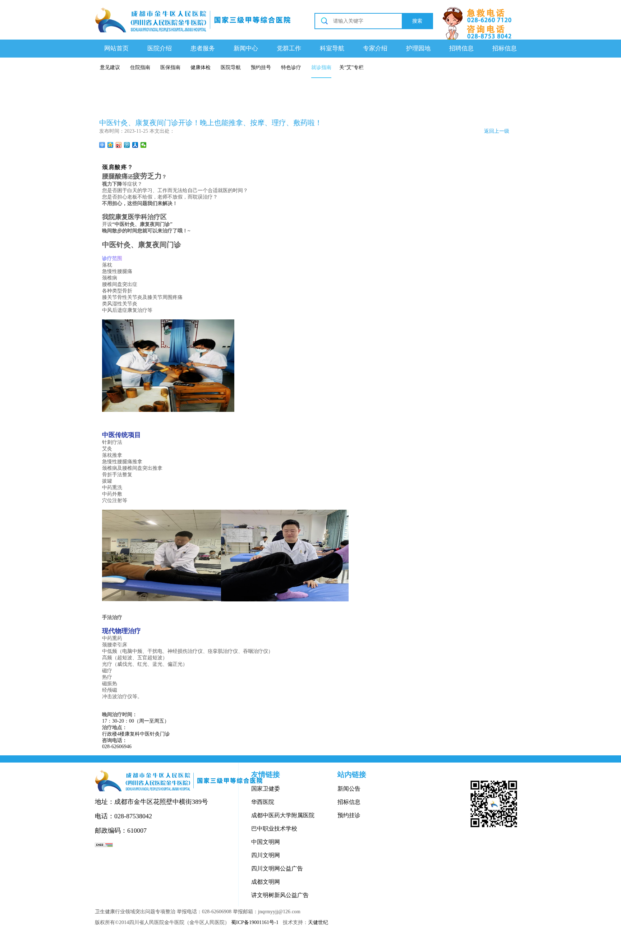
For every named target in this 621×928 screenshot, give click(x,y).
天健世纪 (318, 922)
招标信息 (504, 48)
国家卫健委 (265, 789)
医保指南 (170, 67)
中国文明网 (265, 842)
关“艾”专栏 (351, 67)
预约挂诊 (348, 815)
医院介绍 (159, 48)
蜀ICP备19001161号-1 (255, 922)
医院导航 (231, 67)
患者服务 (202, 48)
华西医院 (262, 802)
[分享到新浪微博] (119, 145)
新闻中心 (246, 48)
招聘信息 (461, 48)
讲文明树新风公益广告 (280, 895)
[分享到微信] (144, 145)
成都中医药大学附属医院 (282, 815)
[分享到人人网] (135, 145)
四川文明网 (265, 855)
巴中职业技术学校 (274, 828)
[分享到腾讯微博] (127, 145)
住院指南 (140, 67)
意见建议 (110, 67)
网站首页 (116, 48)
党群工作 (289, 48)
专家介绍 (375, 48)
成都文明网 (265, 882)
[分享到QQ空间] (110, 145)
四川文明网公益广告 (277, 868)
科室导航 (332, 48)
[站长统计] (104, 845)
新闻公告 (348, 789)
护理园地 (418, 48)
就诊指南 (321, 67)
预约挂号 (261, 67)
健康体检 (200, 67)
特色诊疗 (291, 67)
